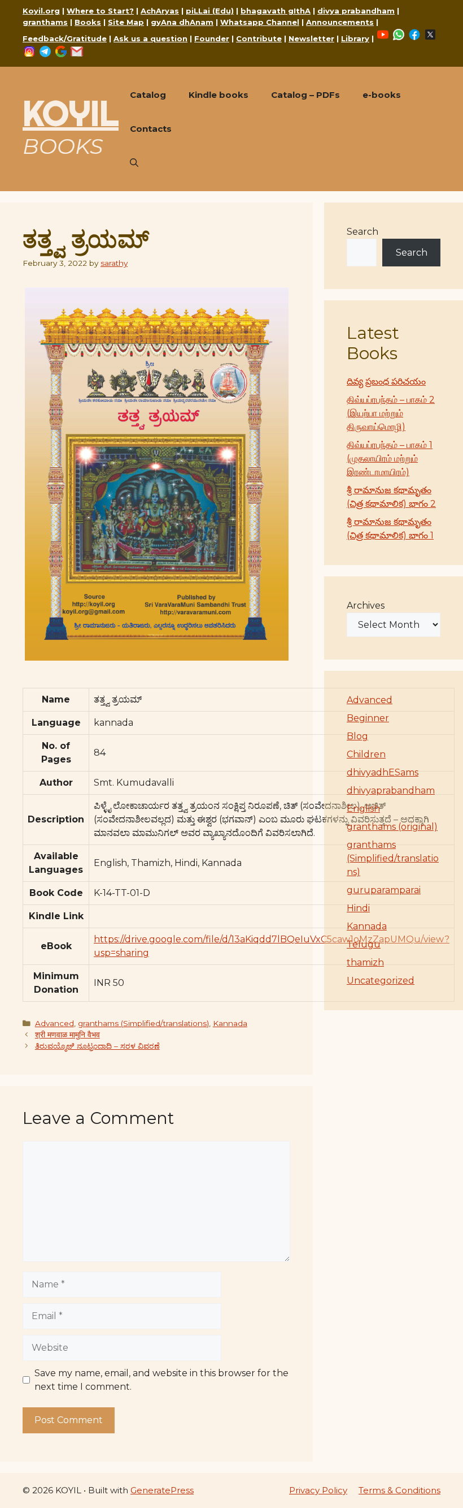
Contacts (151, 128)
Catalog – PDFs (305, 94)
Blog (357, 736)
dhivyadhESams (382, 772)
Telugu (364, 944)
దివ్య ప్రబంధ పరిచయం (386, 381)
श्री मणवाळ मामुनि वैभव (67, 1034)
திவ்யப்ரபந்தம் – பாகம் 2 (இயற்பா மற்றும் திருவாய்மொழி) (391, 413)
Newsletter (311, 38)
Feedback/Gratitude (65, 38)
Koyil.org (41, 10)
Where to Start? (100, 10)
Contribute (259, 38)
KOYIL (71, 113)
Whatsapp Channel (259, 22)
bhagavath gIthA (276, 10)
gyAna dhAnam (182, 22)
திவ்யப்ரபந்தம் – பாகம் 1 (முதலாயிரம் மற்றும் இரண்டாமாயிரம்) (390, 458)
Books (88, 22)
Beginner (368, 718)
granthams (45, 22)
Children (366, 754)
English (363, 808)
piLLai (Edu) (210, 10)
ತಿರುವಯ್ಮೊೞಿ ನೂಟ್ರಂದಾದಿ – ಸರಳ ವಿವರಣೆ (97, 1045)
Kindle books (218, 94)
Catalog (148, 94)
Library (355, 38)
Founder (211, 38)
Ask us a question (150, 38)
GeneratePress (162, 1490)
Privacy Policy (318, 1490)
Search (362, 231)
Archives (366, 605)
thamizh (365, 962)
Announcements (340, 22)
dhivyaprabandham (391, 790)
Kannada (230, 1023)
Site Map (126, 22)
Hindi (358, 908)
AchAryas (160, 10)
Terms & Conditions (399, 1490)
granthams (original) (392, 826)
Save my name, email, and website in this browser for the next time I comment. (161, 1380)
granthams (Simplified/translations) (143, 1023)
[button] (134, 163)
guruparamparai (384, 890)
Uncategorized (380, 980)
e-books (381, 94)
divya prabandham (356, 10)
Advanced (54, 1023)
